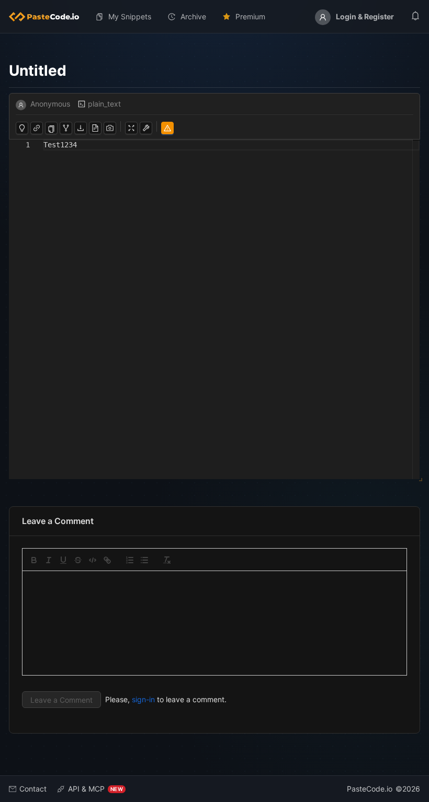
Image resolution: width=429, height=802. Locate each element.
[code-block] (92, 560)
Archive (193, 16)
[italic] (48, 560)
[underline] (63, 560)
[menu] (214, 16)
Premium (250, 16)
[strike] (78, 560)
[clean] (167, 560)
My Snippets (129, 16)
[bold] (34, 560)
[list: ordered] (129, 560)
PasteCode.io (369, 788)
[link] (107, 560)
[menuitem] (48, 16)
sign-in (143, 699)
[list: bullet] (144, 560)
